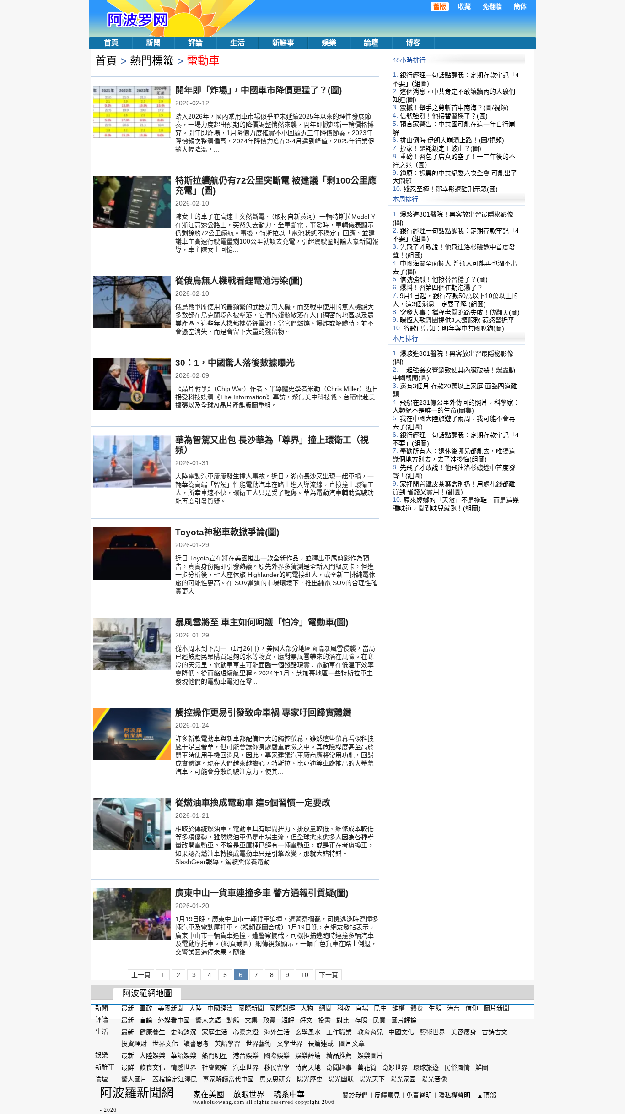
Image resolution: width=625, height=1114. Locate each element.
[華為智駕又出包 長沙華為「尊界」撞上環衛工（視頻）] (132, 462)
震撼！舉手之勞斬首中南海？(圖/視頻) (454, 107)
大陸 (195, 1008)
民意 (379, 1020)
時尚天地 (308, 1067)
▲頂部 (486, 1095)
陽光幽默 (341, 1079)
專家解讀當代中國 (228, 1079)
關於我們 (355, 1095)
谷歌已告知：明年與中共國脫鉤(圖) (454, 328)
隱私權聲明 (454, 1095)
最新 (127, 1008)
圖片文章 (352, 1043)
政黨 (269, 1020)
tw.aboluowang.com (218, 1102)
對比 (342, 1020)
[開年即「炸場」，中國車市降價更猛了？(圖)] (132, 113)
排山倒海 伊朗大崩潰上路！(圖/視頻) (452, 140)
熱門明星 (214, 1055)
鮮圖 (481, 1067)
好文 (306, 1020)
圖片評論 (404, 1020)
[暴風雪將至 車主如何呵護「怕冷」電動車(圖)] (132, 645)
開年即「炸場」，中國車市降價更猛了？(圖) (258, 90)
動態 (232, 1020)
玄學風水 (308, 1031)
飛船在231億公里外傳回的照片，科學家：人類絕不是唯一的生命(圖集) (456, 406)
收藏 (464, 6)
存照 (361, 1020)
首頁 (111, 43)
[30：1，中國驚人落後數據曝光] (132, 385)
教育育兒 (370, 1031)
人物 (307, 1008)
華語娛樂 (183, 1055)
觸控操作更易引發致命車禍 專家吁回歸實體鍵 (263, 712)
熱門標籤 (152, 60)
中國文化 (401, 1031)
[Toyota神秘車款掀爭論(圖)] (132, 554)
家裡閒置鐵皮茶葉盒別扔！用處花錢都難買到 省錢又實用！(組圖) (454, 487)
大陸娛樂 (152, 1055)
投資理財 (134, 1043)
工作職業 (339, 1031)
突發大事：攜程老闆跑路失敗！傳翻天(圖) (460, 311)
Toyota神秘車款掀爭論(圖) (227, 532)
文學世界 (289, 1043)
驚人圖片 (134, 1079)
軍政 (146, 1008)
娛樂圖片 (370, 1055)
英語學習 (227, 1043)
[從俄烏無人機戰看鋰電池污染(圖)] (132, 303)
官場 (362, 1008)
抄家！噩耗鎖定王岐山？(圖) (440, 148)
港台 (453, 1008)
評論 (195, 43)
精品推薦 (339, 1055)
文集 (251, 1020)
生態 (435, 1008)
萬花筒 (367, 1067)
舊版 (439, 6)
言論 (146, 1020)
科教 (343, 1008)
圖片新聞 (496, 1008)
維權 (398, 1008)
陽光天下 (372, 1079)
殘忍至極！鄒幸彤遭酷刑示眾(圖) (451, 189)
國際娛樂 (277, 1055)
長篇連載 (321, 1043)
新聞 (153, 43)
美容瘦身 (463, 1031)
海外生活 (277, 1031)
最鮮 (127, 1067)
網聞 (325, 1008)
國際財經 (282, 1008)
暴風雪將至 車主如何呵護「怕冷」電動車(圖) (261, 622)
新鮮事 (283, 43)
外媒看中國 (174, 1020)
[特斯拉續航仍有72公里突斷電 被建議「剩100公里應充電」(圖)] (132, 203)
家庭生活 (214, 1031)
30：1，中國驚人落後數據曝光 (235, 363)
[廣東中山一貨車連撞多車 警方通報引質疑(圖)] (132, 915)
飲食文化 (152, 1067)
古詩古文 (494, 1031)
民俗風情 (457, 1067)
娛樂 (329, 43)
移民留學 (277, 1067)
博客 (413, 43)
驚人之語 (208, 1020)
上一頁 (141, 974)
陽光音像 (434, 1079)
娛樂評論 (308, 1055)
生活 (237, 43)
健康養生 (152, 1031)
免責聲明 (419, 1095)
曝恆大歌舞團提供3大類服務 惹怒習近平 (457, 320)
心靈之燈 (246, 1031)
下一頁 (328, 974)
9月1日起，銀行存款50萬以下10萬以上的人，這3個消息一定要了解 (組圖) (455, 300)
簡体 (520, 6)
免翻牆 (492, 6)
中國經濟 (220, 1008)
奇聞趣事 (339, 1067)
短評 (287, 1020)
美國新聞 (170, 1008)
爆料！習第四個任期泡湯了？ (441, 287)
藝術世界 (432, 1031)
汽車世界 (246, 1067)
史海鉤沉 (183, 1031)
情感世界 (183, 1067)
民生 (380, 1008)
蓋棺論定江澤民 (174, 1079)
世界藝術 (258, 1043)
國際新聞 (251, 1008)
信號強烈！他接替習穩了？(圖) (444, 116)
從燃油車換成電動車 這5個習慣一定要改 (252, 803)
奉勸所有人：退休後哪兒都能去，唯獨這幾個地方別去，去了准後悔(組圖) (454, 455)
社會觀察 (214, 1067)
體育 (416, 1008)
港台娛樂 (246, 1055)
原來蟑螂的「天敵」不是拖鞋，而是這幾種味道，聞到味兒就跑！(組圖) (456, 504)
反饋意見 (387, 1095)
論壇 (371, 43)
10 (304, 974)
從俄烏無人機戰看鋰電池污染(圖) (238, 281)
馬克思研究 (275, 1079)
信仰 (471, 1008)
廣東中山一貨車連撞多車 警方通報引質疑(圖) (261, 893)
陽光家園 (403, 1079)
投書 (324, 1020)
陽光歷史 (310, 1079)
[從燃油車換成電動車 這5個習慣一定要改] (132, 825)
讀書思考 (196, 1043)
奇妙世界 (395, 1067)
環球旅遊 (426, 1067)
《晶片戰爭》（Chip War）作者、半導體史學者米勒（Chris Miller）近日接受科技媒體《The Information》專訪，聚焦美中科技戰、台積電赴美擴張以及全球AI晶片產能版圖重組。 (276, 397)
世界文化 (165, 1043)
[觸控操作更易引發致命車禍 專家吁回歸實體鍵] (132, 735)
